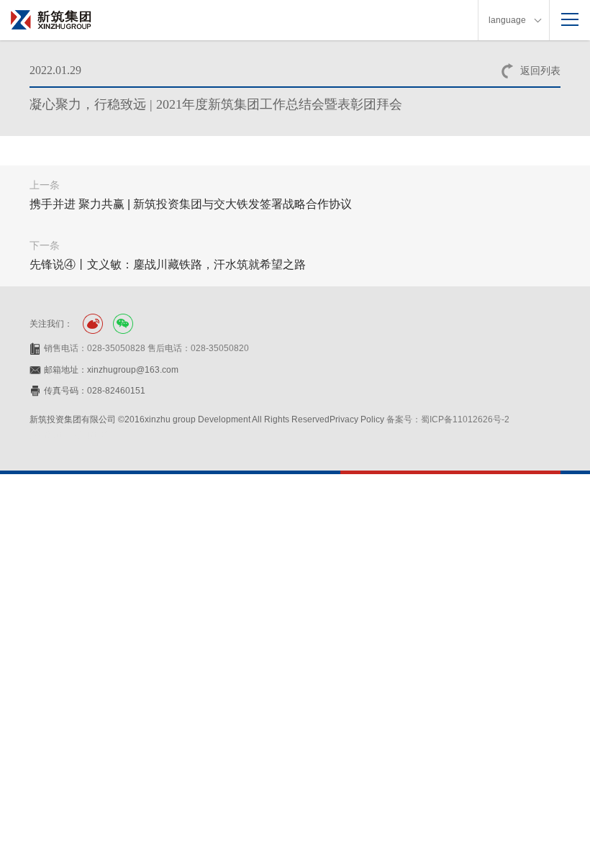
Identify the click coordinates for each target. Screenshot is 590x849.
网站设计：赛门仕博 (68, 435)
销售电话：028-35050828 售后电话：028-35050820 (146, 348)
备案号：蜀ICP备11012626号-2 (447, 419)
